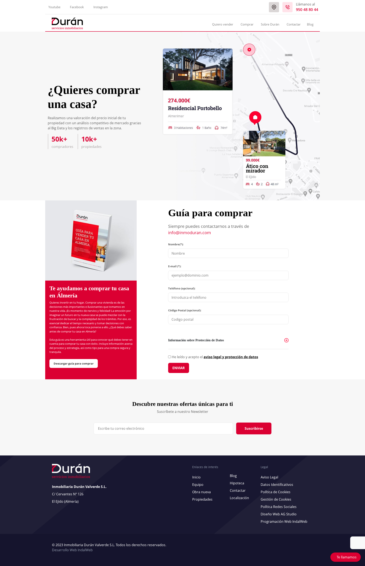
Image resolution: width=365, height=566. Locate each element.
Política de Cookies (275, 492)
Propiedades (202, 499)
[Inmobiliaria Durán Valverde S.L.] (67, 23)
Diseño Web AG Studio (279, 514)
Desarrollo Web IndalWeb (72, 550)
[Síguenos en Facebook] (310, 547)
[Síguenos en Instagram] (312, 547)
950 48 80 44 (307, 9)
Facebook (77, 7)
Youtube (54, 7)
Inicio (196, 477)
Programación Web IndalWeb (284, 521)
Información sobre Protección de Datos (196, 340)
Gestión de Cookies (276, 499)
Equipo (197, 484)
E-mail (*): (174, 266)
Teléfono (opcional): (181, 288)
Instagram (100, 7)
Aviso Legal (269, 477)
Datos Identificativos (277, 484)
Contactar (294, 24)
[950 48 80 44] (287, 7)
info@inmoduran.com (189, 232)
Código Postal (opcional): (184, 310)
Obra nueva (201, 492)
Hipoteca (237, 483)
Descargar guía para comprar (74, 363)
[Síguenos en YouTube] (308, 547)
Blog (310, 24)
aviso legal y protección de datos (231, 357)
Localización (239, 498)
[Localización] (274, 7)
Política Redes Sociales (279, 506)
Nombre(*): (176, 244)
